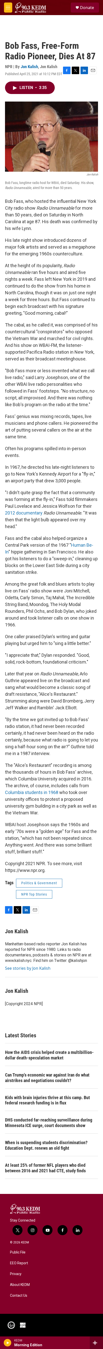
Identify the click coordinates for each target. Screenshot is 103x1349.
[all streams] (96, 1342)
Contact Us (18, 1295)
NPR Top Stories (34, 894)
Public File (18, 1252)
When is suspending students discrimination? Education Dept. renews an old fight (46, 1145)
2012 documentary (23, 513)
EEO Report (19, 1263)
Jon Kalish (29, 66)
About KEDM (20, 1285)
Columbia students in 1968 (31, 792)
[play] (7, 1342)
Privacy (16, 1274)
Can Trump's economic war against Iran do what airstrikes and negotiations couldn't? (47, 1077)
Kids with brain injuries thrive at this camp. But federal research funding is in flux (47, 1100)
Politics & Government (39, 883)
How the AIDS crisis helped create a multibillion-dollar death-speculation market (49, 1055)
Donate (87, 7)
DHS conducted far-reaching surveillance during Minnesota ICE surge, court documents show (48, 1122)
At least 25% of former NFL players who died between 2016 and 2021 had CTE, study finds (45, 1167)
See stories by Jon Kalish (27, 968)
